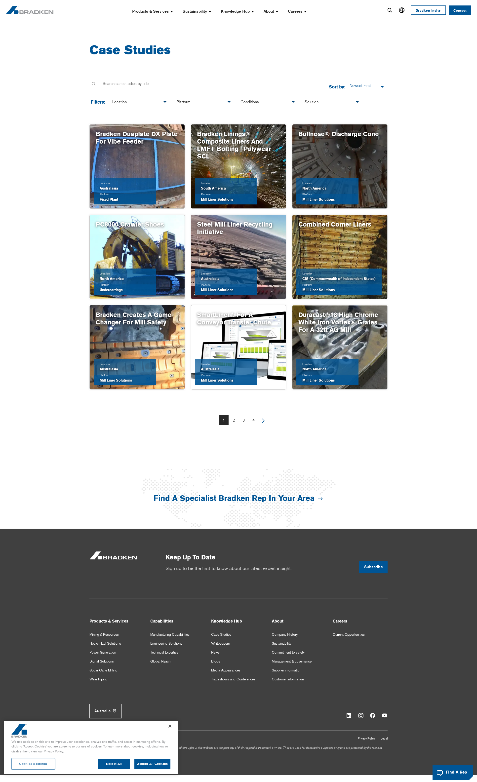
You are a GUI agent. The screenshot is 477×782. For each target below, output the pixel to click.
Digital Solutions (101, 661)
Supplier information (286, 670)
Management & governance (292, 661)
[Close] (169, 726)
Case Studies (221, 634)
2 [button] (234, 420)
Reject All (114, 764)
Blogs (215, 661)
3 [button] (243, 420)
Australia (102, 711)
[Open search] (390, 10)
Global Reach (160, 661)
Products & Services (150, 11)
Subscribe (373, 567)
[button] (263, 420)
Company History (285, 634)
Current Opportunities (349, 634)
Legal (384, 738)
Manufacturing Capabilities (170, 634)
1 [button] (224, 420)
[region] (91, 747)
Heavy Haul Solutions (105, 643)
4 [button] (253, 420)
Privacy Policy (366, 738)
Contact (460, 10)
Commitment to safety (288, 652)
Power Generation (102, 652)
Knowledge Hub (235, 11)
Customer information (288, 679)
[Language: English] (402, 10)
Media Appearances (225, 670)
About (269, 11)
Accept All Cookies (152, 764)
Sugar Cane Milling (103, 670)
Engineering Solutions (166, 643)
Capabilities (161, 621)
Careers (295, 11)
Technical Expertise (164, 652)
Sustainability (195, 11)
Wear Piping (98, 679)
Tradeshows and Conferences (233, 679)
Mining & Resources (104, 634)
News (215, 652)
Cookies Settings (33, 764)
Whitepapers (220, 643)
